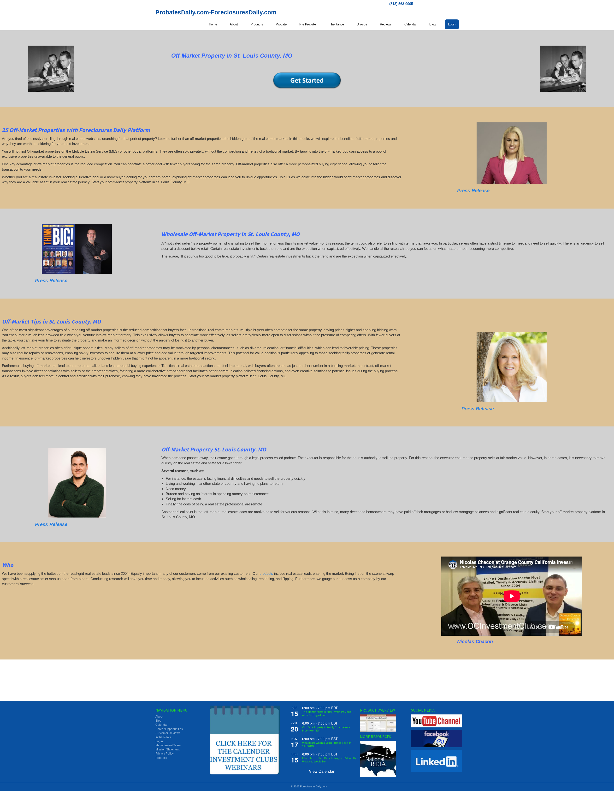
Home (213, 24)
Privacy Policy (164, 753)
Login (451, 24)
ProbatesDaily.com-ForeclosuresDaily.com (215, 12)
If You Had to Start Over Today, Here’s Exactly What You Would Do (329, 759)
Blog (432, 24)
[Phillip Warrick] (77, 249)
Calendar (410, 24)
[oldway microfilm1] (51, 69)
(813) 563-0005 (401, 4)
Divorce (362, 24)
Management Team (168, 745)
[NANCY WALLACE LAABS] (512, 367)
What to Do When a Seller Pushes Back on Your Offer (327, 744)
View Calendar (321, 771)
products (266, 573)
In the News (163, 737)
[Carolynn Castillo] (512, 153)
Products (257, 24)
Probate (281, 24)
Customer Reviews (167, 733)
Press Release (473, 190)
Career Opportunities (169, 729)
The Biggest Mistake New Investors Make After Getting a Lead (326, 713)
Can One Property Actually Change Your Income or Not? (326, 728)
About (234, 24)
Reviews (386, 24)
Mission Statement (167, 749)
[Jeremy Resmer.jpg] (77, 482)
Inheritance (336, 24)
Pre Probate (307, 24)
